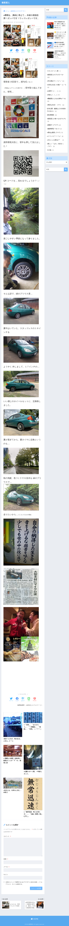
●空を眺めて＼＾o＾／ (55, 81)
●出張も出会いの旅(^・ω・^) (56, 86)
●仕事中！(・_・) (53, 91)
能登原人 (6, 2)
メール (7, 867)
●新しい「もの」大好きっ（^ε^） (55, 145)
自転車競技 (52, 115)
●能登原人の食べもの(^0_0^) (56, 120)
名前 (6, 859)
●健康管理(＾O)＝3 (54, 129)
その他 (50, 150)
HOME (35, 919)
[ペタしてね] (20, 666)
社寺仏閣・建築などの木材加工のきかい (56, 110)
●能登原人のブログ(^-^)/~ (34, 705)
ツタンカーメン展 (53, 71)
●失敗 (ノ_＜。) (53, 95)
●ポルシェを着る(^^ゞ (55, 140)
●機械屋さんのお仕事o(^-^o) (56, 100)
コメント (7, 836)
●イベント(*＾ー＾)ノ (55, 136)
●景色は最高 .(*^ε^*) (55, 132)
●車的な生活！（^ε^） (55, 105)
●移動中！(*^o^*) (54, 125)
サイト (6, 874)
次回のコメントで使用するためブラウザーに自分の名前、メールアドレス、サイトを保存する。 (24, 883)
